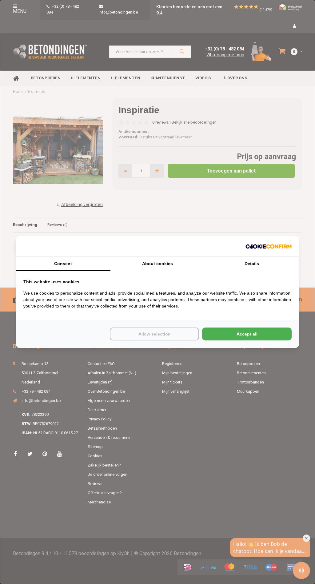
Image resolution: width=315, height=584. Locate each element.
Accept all (247, 334)
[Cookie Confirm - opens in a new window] (268, 246)
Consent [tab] (63, 263)
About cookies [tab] (157, 263)
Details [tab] (252, 263)
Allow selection (154, 334)
